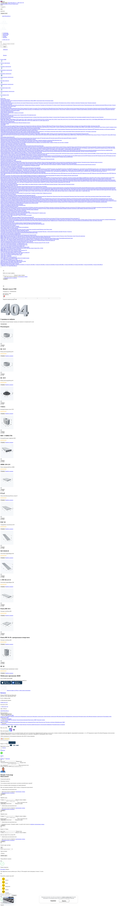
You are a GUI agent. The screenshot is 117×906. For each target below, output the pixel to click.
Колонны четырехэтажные (54, 187)
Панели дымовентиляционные (14, 199)
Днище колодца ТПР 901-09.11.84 (33, 156)
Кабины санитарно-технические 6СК (101, 207)
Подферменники (112, 219)
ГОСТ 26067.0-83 (33, 120)
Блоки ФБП (46, 125)
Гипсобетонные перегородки (39, 198)
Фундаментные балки (16, 117)
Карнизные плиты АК (13, 185)
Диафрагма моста (54, 220)
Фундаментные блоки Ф (48, 238)
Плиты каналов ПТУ (92, 146)
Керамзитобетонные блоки (15, 132)
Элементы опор (42, 212)
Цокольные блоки (73, 196)
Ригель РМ (28, 176)
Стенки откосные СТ (33, 240)
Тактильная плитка (13, 145)
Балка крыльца (74, 180)
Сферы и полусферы (29, 184)
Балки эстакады (49, 178)
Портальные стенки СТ (39, 239)
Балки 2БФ (28, 223)
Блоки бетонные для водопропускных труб (18, 244)
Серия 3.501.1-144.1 (23, 119)
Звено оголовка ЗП (17, 237)
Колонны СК (5, 188)
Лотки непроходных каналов (43, 146)
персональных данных (22, 276)
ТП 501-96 (107, 119)
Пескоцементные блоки (26, 132)
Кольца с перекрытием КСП (54, 156)
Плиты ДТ (100, 134)
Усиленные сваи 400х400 (66, 168)
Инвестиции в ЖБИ (32, 719)
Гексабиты (10, 231)
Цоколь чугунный (12, 160)
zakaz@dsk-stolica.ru (13, 265)
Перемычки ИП (91, 129)
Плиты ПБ (16, 127)
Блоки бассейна (15, 191)
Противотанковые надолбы (19, 139)
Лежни (1, 114)
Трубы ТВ (21, 152)
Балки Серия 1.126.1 (94, 178)
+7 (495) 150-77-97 (20, 2)
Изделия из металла (92, 164)
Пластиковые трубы (4, 123)
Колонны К (97, 188)
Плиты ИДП (82, 134)
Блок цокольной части (27, 219)
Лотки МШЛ (16, 261)
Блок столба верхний (50, 219)
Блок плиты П (94, 134)
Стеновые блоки (36, 117)
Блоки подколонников (49, 175)
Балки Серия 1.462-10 (12, 178)
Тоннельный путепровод (53, 102)
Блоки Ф (55, 125)
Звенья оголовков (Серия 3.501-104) (14, 253)
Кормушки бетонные (51, 147)
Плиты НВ (70, 127)
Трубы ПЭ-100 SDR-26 (50, 264)
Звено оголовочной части (20, 238)
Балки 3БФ (33, 223)
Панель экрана (41, 200)
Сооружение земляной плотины (83, 117)
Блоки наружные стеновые (104, 196)
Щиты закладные (98, 220)
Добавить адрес (4, 855)
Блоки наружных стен (29, 109)
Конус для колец (22, 156)
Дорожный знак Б (11, 144)
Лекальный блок (9, 249)
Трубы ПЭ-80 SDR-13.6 (70, 264)
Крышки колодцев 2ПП (8, 156)
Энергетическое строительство (6, 111)
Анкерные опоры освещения (32, 209)
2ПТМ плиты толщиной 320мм (20, 128)
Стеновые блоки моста (62, 220)
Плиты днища (16, 156)
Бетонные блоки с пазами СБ (48, 142)
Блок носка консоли (29, 162)
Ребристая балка (18, 179)
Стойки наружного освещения (19, 209)
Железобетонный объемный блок (18, 205)
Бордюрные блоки (22, 138)
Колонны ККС (78, 187)
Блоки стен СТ (33, 141)
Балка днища (49, 229)
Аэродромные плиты (12, 102)
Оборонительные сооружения (32, 102)
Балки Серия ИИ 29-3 (82, 180)
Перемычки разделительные (6, 130)
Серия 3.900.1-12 (76, 149)
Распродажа (5, 35)
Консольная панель (25, 199)
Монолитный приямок (20, 157)
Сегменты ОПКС (15, 150)
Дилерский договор (41, 719)
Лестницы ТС (33, 164)
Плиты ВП (13, 157)
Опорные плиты (37, 222)
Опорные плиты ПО (58, 150)
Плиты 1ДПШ (76, 134)
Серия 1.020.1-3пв (86, 190)
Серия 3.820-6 (18, 120)
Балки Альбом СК (51, 182)
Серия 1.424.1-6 (35, 190)
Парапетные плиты (62, 108)
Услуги (3, 721)
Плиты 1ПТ (24, 134)
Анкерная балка (17, 223)
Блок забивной (13, 125)
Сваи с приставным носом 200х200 (13, 171)
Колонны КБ (103, 188)
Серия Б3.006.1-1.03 (69, 149)
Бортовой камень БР (13, 138)
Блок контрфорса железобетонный (27, 142)
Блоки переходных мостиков (6, 220)
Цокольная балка (86, 178)
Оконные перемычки (16, 130)
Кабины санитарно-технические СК (36, 208)
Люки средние (20, 163)
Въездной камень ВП (63, 138)
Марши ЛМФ (40, 133)
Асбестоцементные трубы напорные (33, 167)
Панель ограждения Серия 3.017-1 (79, 131)
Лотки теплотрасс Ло (78, 147)
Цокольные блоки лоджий (15, 196)
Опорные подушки (30, 222)
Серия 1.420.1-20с (64, 189)
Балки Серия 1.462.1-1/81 (16, 182)
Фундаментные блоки (5, 100)
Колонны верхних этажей (92, 187)
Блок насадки (25, 220)
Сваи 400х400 (37, 168)
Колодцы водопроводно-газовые (19, 151)
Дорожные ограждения (43, 102)
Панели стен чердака (24, 200)
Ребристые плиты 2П (29, 173)
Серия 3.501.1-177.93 (31, 119)
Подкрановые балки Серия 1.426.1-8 (25, 178)
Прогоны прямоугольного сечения (19, 222)
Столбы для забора (27, 131)
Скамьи (23, 184)
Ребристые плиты (11, 173)
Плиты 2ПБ (36, 127)
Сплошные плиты (113, 127)
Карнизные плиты (83, 108)
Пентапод (65, 231)
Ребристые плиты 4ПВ (58, 173)
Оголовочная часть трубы (20, 248)
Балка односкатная (109, 180)
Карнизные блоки (21, 109)
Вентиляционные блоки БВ (16, 172)
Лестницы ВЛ (27, 164)
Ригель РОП (38, 176)
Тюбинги (14, 225)
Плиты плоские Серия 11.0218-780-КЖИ (16, 154)
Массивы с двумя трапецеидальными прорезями (53, 231)
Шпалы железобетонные (13, 122)
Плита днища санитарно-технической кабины (53, 208)
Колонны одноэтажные (64, 187)
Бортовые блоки (29, 138)
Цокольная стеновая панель (101, 201)
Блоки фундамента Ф (49, 239)
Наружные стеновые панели (20, 198)
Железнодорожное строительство (7, 121)
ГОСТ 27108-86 (44, 189)
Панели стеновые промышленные (7, 201)
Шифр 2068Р (97, 119)
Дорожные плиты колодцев (48, 151)
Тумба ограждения (62, 184)
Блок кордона (12, 248)
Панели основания (74, 199)
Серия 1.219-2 (55, 149)
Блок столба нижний (36, 219)
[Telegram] (13, 730)
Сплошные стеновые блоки (36, 193)
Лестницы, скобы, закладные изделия (44, 164)
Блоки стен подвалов (11, 194)
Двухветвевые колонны (75, 188)
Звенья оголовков (12, 239)
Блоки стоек (92, 220)
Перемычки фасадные (82, 129)
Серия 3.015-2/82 (86, 189)
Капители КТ (27, 234)
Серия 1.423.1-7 (78, 190)
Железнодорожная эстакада (24, 122)
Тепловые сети (43, 105)
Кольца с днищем (44, 156)
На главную (2, 869)
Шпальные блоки (18, 262)
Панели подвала (9, 200)
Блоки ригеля (76, 220)
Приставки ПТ (36, 212)
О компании (5, 32)
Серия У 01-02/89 (6, 190)
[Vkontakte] (9, 727)
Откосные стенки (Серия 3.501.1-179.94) (34, 248)
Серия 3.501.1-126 (11, 120)
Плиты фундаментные (80, 236)
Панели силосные (47, 200)
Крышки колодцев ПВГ (62, 155)
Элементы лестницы (53, 133)
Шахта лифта (17, 211)
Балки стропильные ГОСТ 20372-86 (62, 182)
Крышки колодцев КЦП (82, 155)
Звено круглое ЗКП (11, 238)
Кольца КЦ (16, 155)
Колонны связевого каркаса (23, 187)
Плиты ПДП (46, 134)
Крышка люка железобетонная (66, 156)
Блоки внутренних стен (12, 193)
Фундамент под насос (94, 117)
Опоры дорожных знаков (20, 144)
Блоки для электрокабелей (12, 228)
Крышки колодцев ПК (42, 155)
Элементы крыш (80, 109)
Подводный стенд (72, 117)
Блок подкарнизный (65, 196)
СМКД (63, 722)
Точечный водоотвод (85, 162)
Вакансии (8, 724)
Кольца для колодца (36, 105)
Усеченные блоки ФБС (95, 125)
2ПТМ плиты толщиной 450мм (33, 128)
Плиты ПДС (104, 134)
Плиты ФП (12, 221)
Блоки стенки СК (93, 219)
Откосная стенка (24, 237)
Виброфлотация (58, 722)
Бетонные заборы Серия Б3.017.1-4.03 (39, 131)
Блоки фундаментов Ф (12, 242)
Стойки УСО (20, 215)
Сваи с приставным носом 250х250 (28, 171)
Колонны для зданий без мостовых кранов (45, 188)
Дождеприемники (14, 164)
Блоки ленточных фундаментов (22, 125)
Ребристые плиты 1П (20, 173)
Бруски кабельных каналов (41, 147)
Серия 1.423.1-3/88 (50, 190)
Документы (16, 724)
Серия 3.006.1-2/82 (22, 149)
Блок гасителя (11, 165)
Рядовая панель (29, 198)
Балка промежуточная (10, 179)
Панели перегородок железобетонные (97, 199)
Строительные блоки (40, 100)
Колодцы (12, 105)
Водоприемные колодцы (96, 150)
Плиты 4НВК (87, 127)
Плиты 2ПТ (29, 134)
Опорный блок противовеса (41, 186)
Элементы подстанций (18, 112)
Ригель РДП (32, 176)
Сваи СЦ (105, 171)
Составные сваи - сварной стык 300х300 (51, 169)
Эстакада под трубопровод (6, 166)
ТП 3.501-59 (38, 119)
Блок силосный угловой (24, 229)
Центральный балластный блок (28, 186)
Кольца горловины (33, 155)
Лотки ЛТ (92, 147)
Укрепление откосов (70, 184)
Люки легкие (13, 163)
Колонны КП (109, 187)
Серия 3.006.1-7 (61, 149)
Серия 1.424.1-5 (28, 190)
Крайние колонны (102, 187)
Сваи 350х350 (31, 168)
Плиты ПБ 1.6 (47, 127)
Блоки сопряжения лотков (15, 251)
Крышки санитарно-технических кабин (71, 208)
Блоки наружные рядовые (93, 196)
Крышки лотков (22, 261)
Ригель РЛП (43, 176)
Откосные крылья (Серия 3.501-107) (14, 260)
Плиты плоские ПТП (12, 153)
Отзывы (4, 36)
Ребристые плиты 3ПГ (77, 173)
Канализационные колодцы (6, 151)
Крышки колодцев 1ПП (103, 155)
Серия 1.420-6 (93, 189)
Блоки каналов (43, 117)
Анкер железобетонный (22, 212)
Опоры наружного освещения (104, 109)
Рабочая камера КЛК (58, 151)
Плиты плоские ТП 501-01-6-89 (31, 153)
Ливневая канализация (99, 105)
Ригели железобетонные (43, 108)
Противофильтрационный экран (66, 238)
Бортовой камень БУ (37, 138)
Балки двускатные (33, 182)
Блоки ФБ (59, 125)
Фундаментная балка (40, 175)
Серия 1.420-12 (72, 190)
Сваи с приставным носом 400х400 (58, 171)
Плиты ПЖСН (88, 134)
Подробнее (53, 900)
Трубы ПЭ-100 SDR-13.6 (21, 264)
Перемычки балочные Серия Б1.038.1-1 (30, 130)
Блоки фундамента (41, 240)
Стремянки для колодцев (66, 164)
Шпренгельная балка (78, 179)
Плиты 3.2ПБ (59, 127)
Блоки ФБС (87, 125)
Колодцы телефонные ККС (107, 150)
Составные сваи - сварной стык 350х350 (68, 169)
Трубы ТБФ (39, 152)
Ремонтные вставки (23, 150)
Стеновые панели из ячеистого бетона (108, 200)
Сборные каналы (28, 105)
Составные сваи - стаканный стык (22, 169)
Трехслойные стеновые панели (35, 199)
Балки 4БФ (37, 223)
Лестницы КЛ (21, 164)
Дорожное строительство (5, 101)
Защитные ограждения (5, 210)
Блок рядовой (20, 193)
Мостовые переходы (4, 113)
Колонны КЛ (21, 189)
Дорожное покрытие (92, 102)
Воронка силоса (43, 229)
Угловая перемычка (61, 129)
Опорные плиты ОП (49, 150)
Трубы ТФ (30, 152)
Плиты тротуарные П (42, 218)
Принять (64, 900)
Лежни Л (5, 216)
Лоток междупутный (60, 147)
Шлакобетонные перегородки (51, 198)
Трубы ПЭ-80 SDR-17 (79, 264)
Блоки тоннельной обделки (26, 117)
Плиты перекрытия (14, 100)
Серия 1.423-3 (57, 189)
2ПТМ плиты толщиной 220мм (7, 128)
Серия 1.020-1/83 (57, 190)
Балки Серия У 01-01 (15, 180)
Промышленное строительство (6, 116)
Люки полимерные (72, 163)
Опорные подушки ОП (102, 146)
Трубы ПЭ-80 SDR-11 (60, 264)
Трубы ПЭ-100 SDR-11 (10, 264)
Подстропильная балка (100, 180)
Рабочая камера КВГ (76, 151)
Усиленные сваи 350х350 (56, 168)
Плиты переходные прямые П (15, 217)
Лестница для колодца (85, 151)
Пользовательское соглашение (10, 277)
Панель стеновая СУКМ (37, 201)
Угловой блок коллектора (19, 158)
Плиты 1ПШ (35, 134)
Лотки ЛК (16, 146)
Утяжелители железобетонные (66, 105)
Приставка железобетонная (11, 212)
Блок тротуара (35, 218)
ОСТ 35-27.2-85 (113, 119)
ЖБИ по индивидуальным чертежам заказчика (10, 722)
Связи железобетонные (12, 188)
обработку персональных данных (37, 824)
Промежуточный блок (31, 175)
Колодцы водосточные (86, 150)
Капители (101, 117)
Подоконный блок (33, 196)
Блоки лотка (7, 251)
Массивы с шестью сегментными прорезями (33, 231)
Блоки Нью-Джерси (14, 140)
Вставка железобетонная (17, 166)
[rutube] (15, 727)
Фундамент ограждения (91, 131)
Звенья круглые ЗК (21, 236)
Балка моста (70, 220)
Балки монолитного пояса (65, 180)
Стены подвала (14, 109)
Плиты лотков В (52, 146)
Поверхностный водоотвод (78, 105)
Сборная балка (65, 178)
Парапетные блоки (57, 196)
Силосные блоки (56, 117)
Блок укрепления (21, 143)
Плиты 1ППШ (64, 134)
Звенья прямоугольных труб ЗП (13, 252)
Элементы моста (23, 114)
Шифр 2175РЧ (15, 119)
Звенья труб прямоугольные (23, 258)
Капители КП (8, 234)
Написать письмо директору (6, 714)
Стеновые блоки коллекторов (39, 158)
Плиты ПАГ (12, 136)
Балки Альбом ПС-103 (42, 182)
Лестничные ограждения (72, 133)
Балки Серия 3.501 (4, 178)
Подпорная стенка (26, 141)
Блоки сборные (49, 117)
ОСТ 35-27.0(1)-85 (70, 119)
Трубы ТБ (16, 152)
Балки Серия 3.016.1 (110, 177)
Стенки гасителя (13, 250)
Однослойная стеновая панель (63, 199)
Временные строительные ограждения (18, 210)
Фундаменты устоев (70, 219)
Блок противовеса (18, 186)
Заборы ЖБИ (33, 100)
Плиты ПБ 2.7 (53, 127)
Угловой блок (11, 198)
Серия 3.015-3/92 (71, 189)
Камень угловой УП (72, 138)
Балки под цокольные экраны (59, 179)
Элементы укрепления (75, 102)
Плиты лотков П (59, 146)
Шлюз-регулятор (108, 105)
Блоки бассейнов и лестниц (6, 191)
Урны (20, 184)
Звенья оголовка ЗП (24, 240)
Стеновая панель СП (81, 201)
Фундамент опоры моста (60, 219)
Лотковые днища (86, 147)
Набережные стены (38, 109)
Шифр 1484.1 (3, 119)
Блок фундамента (32, 237)
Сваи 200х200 (13, 168)
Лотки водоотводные (23, 146)
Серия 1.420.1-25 (13, 190)
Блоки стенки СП (85, 219)
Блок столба (43, 219)
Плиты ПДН (40, 134)
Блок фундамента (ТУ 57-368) (11, 259)
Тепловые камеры (16, 247)
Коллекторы (49, 105)
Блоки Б (63, 125)
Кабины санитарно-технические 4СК (69, 207)
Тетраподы (69, 231)
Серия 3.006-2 (7, 149)
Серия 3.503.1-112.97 (25, 120)
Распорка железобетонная (15, 233)
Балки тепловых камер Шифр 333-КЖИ (78, 177)
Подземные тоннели (64, 117)
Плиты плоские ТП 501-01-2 (32, 154)
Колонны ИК (84, 187)
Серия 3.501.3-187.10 (61, 119)
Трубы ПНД (3, 124)
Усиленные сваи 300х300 (45, 168)
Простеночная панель (56, 200)
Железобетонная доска (57, 140)
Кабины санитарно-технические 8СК (20, 208)
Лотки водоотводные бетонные (18, 162)
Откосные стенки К (21, 242)
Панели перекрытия (62, 198)
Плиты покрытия (23, 108)
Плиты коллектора (10, 158)
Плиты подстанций (27, 215)
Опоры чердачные (19, 204)
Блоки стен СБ (39, 141)
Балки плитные (8, 180)
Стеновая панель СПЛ (90, 201)
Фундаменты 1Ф (58, 175)
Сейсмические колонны (12, 187)
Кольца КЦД (26, 155)
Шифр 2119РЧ (9, 119)
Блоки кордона (47, 237)
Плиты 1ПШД (58, 134)
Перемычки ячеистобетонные (72, 129)
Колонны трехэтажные (43, 187)
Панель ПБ (93, 198)
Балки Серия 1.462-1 (91, 180)
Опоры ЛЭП (3, 112)
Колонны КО (32, 189)
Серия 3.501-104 (3, 120)
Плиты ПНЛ (110, 134)
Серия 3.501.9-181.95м (31, 149)
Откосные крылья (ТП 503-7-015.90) (41, 242)
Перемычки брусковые (17, 129)
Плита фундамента (40, 237)
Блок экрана (56, 239)
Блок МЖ (44, 184)
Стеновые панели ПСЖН (20, 201)
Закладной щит (20, 231)
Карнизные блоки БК (12, 195)
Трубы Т (12, 152)
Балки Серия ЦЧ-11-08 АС (91, 177)
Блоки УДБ (41, 125)
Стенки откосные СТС (22, 250)
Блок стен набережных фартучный (24, 197)
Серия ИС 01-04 (48, 149)
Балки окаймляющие (42, 180)
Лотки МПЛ (10, 261)
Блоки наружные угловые (82, 196)
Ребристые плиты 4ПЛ (96, 173)
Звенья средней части (21, 239)
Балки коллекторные (29, 158)
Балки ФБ (12, 223)
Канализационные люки (90, 105)
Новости (12, 724)
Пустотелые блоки (27, 193)
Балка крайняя (79, 178)
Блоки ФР (51, 125)
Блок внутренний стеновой (13, 226)
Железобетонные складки (13, 206)
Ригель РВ (23, 176)
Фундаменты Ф (14, 175)
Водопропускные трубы (5, 118)
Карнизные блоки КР (21, 195)
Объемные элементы (24, 230)
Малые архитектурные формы (73, 108)
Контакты (5, 37)
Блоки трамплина (37, 162)
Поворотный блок (13, 203)
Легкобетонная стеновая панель (80, 200)
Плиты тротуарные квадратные (63, 218)
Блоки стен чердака (11, 204)
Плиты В (9, 157)
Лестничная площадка (23, 133)
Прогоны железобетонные (5, 117)
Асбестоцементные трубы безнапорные (17, 167)
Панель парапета (45, 199)
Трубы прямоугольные (12, 258)
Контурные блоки (31, 220)
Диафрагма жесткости (47, 193)
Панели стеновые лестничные (94, 200)
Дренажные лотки (4, 122)
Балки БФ (42, 223)
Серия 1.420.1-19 (79, 189)
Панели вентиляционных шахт (102, 198)
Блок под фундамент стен (16, 141)
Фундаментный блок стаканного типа (73, 125)
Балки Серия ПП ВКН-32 (45, 177)
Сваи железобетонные (5, 108)
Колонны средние (32, 188)
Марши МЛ (11, 133)
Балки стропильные (102, 177)
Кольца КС (11, 155)
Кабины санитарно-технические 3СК (53, 207)
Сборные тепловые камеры (80, 119)
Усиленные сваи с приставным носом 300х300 (81, 168)
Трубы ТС (25, 152)
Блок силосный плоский (34, 229)
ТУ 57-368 (40, 120)
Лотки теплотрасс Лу (32, 146)
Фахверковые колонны (13, 189)
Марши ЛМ (16, 133)
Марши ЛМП (46, 133)
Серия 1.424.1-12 (65, 190)
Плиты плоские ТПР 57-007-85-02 (59, 153)
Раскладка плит (42, 722)
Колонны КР (72, 187)
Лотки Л (12, 146)
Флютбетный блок (35, 165)
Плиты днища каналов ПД (8, 147)
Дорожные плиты (4, 102)
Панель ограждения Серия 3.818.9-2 (54, 131)
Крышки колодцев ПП (52, 155)
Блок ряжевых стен (38, 142)
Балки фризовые (86, 179)
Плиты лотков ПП (75, 146)
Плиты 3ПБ (41, 127)
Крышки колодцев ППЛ (93, 155)
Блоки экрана (56, 238)
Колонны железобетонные (64, 188)
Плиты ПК (11, 127)
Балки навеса (49, 180)
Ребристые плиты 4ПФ (106, 173)
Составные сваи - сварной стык (36, 169)
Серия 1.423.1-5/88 (42, 190)
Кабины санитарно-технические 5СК (85, 207)
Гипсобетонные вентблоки (39, 172)
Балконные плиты (98, 127)
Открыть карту (15, 3)
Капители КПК (14, 234)
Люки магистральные (33, 163)
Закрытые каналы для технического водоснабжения (17, 227)
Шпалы (12, 262)
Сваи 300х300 (25, 168)
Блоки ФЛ (83, 125)
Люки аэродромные (56, 163)
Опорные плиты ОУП (76, 150)
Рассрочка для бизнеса (50, 722)
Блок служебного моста (19, 165)
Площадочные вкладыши (83, 133)
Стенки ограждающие (66, 131)
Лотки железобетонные (5, 105)
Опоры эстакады (15, 263)
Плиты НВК (75, 127)
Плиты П (92, 127)
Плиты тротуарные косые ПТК (24, 218)
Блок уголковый (65, 142)
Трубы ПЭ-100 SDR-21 (40, 264)
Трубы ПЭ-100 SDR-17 (31, 264)
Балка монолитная (72, 178)
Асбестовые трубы (12, 106)
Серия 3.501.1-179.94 (90, 119)
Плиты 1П (10, 134)
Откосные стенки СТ (30, 239)
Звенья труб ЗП (10, 237)
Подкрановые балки (55, 177)
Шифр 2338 (102, 119)
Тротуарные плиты (16, 114)
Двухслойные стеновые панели (67, 200)
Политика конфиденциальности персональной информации (39, 724)
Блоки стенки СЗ (78, 219)
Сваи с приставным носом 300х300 (43, 171)
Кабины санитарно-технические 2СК (38, 207)
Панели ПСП (28, 201)
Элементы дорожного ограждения (45, 140)
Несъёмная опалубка (35, 132)
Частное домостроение (5, 99)
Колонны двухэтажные (33, 187)
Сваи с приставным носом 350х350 (73, 171)
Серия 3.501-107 (45, 120)
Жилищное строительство (5, 107)
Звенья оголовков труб (19, 245)
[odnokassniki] (12, 727)
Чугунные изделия (56, 105)
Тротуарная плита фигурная (37, 145)
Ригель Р (19, 176)
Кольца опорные (8, 150)
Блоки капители (39, 220)
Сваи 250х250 (19, 168)
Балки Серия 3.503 (40, 179)
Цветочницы (16, 184)
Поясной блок (49, 196)
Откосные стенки (63, 236)
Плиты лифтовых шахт (25, 211)
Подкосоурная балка (49, 179)
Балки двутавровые (25, 182)
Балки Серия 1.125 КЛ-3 (104, 178)
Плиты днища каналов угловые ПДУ (22, 147)
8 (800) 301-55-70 (4, 702)
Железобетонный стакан (32, 232)
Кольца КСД (21, 155)
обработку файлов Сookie (67, 897)
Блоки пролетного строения (102, 219)
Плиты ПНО (20, 127)
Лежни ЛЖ (10, 216)
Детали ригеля (14, 176)
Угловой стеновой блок (47, 141)
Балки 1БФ (23, 223)
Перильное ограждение (33, 140)
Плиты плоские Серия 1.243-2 (103, 153)
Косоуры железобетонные (84, 220)
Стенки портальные (30, 242)
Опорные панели (53, 199)
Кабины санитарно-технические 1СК (22, 207)
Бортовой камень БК (46, 138)
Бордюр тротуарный (21, 102)
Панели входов (35, 203)
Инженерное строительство (6, 103)
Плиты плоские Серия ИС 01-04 (45, 153)
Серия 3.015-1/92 (21, 190)
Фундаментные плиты (38, 238)
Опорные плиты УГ (40, 150)
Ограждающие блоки (23, 140)
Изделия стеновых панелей (80, 198)
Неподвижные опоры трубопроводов (33, 157)
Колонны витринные (90, 188)
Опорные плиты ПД (32, 150)
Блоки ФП (36, 125)
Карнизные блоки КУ (30, 195)
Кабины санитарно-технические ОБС (88, 208)
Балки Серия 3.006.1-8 (35, 177)
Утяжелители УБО (17, 161)
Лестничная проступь (62, 133)
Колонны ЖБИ (104, 108)
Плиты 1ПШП (70, 134)
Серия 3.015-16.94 (100, 189)
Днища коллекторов (50, 158)
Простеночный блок (25, 196)
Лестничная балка (69, 179)
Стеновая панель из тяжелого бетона (49, 201)
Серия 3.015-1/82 (107, 189)
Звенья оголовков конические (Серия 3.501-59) (23, 241)
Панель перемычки (33, 200)
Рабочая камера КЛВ (67, 151)
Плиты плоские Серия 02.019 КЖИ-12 (89, 153)
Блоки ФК (32, 125)
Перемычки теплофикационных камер (49, 129)
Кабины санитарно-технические (90, 109)
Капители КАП (20, 234)
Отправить (3, 810)
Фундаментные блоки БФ (11, 236)
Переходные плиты (8, 114)
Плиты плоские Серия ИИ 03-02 (73, 153)
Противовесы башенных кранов (94, 108)
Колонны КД (26, 189)
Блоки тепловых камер (24, 247)
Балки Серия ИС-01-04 (26, 177)
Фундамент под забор (18, 131)
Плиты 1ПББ (51, 134)
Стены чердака (62, 109)
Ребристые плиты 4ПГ (87, 173)
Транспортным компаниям (22, 719)
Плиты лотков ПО (67, 146)
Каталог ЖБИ (6, 34)
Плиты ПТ (40, 154)
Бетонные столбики (38, 184)
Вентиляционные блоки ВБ (28, 172)
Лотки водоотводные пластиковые (48, 162)
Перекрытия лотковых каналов (101, 147)
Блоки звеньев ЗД (13, 256)
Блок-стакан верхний (22, 175)
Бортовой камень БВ (54, 138)
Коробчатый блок (15, 142)
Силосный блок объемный (13, 229)
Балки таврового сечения (25, 180)
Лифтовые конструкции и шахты (12, 110)
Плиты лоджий (105, 127)
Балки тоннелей (34, 180)
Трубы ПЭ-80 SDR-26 (98, 264)
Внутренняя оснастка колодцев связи (79, 164)
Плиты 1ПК (26, 127)
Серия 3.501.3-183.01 (52, 119)
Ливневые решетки (77, 162)
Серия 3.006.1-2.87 (14, 149)
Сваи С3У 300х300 (92, 171)
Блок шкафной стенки (17, 219)
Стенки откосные (29, 238)
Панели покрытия (16, 200)
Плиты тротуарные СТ (75, 218)
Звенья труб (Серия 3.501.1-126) (15, 254)
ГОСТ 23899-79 (51, 189)
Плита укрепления (14, 143)
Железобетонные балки (53, 108)
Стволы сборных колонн (23, 188)
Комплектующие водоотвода (96, 162)
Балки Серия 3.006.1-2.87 (15, 177)
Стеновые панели (46, 109)
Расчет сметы (36, 722)
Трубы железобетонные (19, 105)
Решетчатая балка (25, 179)
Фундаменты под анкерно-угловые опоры (17, 214)
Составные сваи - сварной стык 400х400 (85, 169)
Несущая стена (7, 109)
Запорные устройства (56, 164)
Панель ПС (88, 198)
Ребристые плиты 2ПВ (38, 173)
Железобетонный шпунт (37, 197)
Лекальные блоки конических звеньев (51, 236)
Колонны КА (38, 189)
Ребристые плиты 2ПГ (67, 173)
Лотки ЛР (67, 147)
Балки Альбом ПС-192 (64, 177)
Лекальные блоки (9, 241)
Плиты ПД (19, 134)
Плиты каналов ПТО (83, 146)
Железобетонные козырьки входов (24, 203)
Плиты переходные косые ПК (27, 217)
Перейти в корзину (9, 355)
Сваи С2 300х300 (84, 171)
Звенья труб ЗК (11, 245)
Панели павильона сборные (83, 199)
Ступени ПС (10, 219)
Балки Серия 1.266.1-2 (57, 178)
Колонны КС (83, 188)
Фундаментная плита (31, 114)
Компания (4, 723)
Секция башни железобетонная (20, 232)
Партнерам (4, 718)
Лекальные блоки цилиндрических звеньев (34, 236)
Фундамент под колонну (33, 108)
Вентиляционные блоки (15, 108)
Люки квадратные (64, 163)
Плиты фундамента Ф (50, 240)
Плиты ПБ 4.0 (65, 127)
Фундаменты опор (10, 112)
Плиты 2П (15, 134)
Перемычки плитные (36, 129)
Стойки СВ (30, 212)
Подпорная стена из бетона (64, 102)
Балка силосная (104, 179)
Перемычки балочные (27, 129)
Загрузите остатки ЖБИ (5, 719)
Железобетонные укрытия (30, 139)
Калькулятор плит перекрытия (26, 722)
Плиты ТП (45, 154)
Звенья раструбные (17, 249)
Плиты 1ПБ (31, 127)
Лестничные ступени (33, 133)
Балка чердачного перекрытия (39, 178)
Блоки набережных (13, 197)
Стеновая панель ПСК (72, 201)
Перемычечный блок (42, 196)
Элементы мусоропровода (71, 109)
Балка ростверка (33, 179)
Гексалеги (15, 231)
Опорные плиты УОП (67, 150)
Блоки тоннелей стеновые (14, 230)
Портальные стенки (71, 236)
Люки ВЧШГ (49, 163)
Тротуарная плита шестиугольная (25, 145)
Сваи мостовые (99, 171)
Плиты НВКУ (81, 127)
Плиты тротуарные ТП (52, 218)
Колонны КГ (56, 188)
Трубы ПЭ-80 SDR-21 (88, 264)
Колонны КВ (108, 188)
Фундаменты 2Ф (65, 175)
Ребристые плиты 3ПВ (48, 173)
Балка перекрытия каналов (95, 179)
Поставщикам (13, 719)
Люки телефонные (42, 163)
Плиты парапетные (13, 183)
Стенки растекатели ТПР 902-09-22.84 (34, 151)
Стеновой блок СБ (28, 165)
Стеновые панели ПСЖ (62, 201)
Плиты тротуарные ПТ (13, 218)
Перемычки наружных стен (100, 129)
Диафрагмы (9, 255)
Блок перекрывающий (17, 220)
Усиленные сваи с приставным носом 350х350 (101, 168)
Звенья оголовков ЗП (25, 252)
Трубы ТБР (34, 152)
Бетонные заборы (9, 131)
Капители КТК (33, 234)
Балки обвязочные (56, 180)
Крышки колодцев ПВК (72, 155)
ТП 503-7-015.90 (44, 119)
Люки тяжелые (26, 163)
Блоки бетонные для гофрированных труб (18, 243)
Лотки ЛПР (71, 147)
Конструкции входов (54, 109)
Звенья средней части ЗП (14, 240)
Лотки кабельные (13, 215)
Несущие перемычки (110, 129)
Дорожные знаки (83, 102)
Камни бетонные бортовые (52, 184)
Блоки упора (32, 147)
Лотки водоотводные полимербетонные (64, 162)
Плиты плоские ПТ (21, 153)
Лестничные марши (49, 100)
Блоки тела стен (58, 142)
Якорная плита (93, 151)
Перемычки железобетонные (24, 100)
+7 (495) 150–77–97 (4, 265)
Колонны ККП (5, 189)
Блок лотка (8, 250)
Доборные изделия (70, 198)
